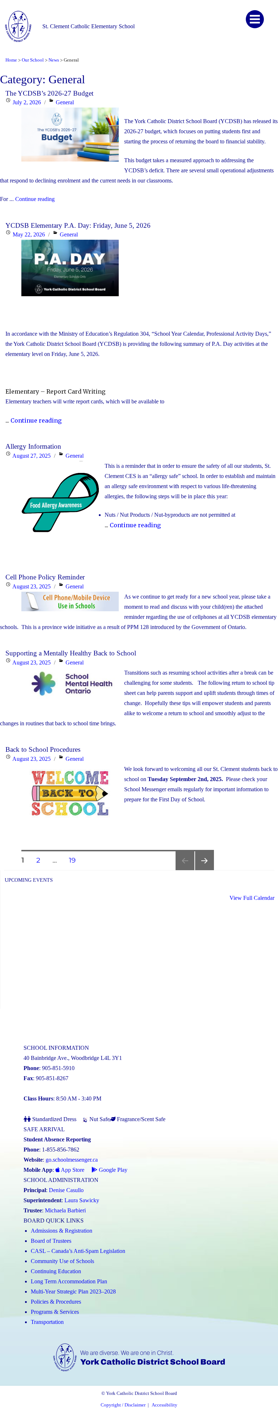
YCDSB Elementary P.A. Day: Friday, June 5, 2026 (78, 225)
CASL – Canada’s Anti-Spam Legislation (78, 1251)
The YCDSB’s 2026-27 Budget (49, 93)
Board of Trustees (51, 1241)
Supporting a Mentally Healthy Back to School (70, 653)
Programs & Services (55, 1312)
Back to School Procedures (42, 749)
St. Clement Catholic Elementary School (88, 26)
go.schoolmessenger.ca (72, 1160)
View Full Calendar (251, 898)
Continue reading (35, 199)
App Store (72, 1170)
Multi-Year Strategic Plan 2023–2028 (73, 1291)
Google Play (112, 1170)
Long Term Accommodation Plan (69, 1281)
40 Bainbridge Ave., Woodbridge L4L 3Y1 (73, 1058)
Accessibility (164, 1405)
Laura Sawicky (81, 1200)
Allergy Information (33, 446)
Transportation (47, 1322)
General (65, 102)
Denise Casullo (66, 1190)
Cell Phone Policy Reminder (45, 577)
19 (74, 860)
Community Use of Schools (62, 1261)
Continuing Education (56, 1271)
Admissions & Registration (61, 1231)
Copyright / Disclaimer (123, 1405)
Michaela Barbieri (65, 1210)
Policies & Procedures (56, 1302)
